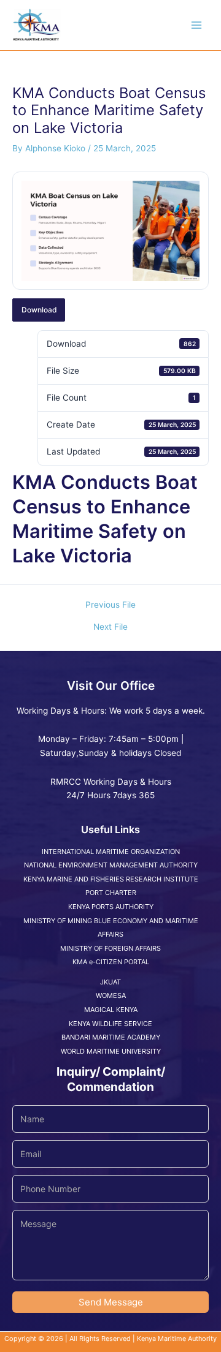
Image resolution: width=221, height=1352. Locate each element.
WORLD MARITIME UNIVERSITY (111, 1051)
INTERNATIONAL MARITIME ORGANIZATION (111, 851)
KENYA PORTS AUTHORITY (110, 906)
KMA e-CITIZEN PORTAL (110, 961)
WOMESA (111, 995)
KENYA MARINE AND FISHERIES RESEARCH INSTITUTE (110, 879)
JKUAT (110, 982)
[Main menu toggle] (196, 25)
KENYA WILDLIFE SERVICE (110, 1023)
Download (38, 309)
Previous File (110, 605)
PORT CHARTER (110, 892)
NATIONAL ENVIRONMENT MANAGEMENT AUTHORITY (111, 865)
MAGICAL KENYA (111, 1009)
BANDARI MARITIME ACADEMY (110, 1037)
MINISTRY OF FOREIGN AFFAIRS (110, 948)
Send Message (111, 1302)
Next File (110, 627)
